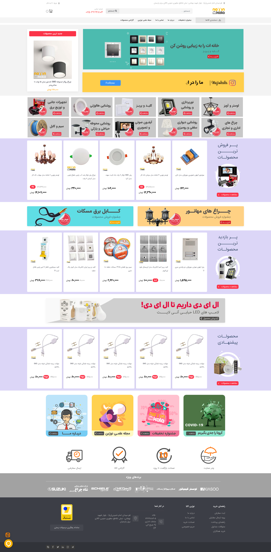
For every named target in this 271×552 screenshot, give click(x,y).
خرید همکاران (219, 531)
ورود (55, 3)
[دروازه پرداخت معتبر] (66, 512)
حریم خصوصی (188, 526)
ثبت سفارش (220, 513)
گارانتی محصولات (127, 20)
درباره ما (171, 20)
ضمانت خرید (188, 522)
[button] (49, 11)
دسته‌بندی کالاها (212, 20)
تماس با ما (160, 20)
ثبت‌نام (49, 3)
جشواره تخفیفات (184, 20)
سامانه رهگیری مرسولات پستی (66, 527)
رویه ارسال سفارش (217, 517)
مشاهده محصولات (228, 194)
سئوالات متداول (218, 526)
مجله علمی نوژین (144, 20)
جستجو (111, 11)
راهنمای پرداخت (218, 522)
